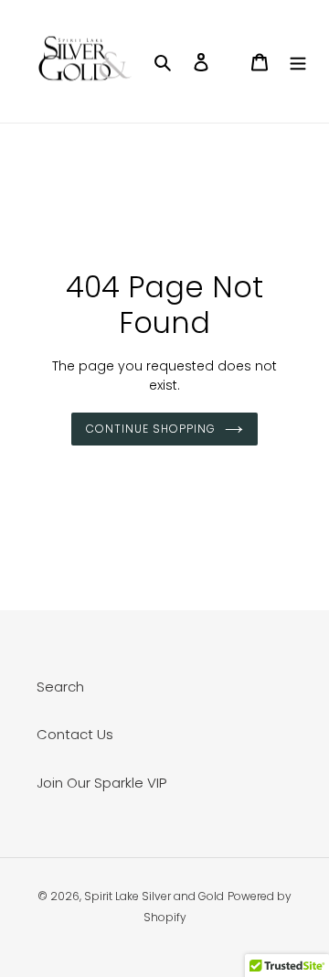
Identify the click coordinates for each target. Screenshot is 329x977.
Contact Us (75, 734)
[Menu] (298, 61)
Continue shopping (151, 428)
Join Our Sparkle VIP (101, 782)
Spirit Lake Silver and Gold (154, 896)
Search (60, 686)
